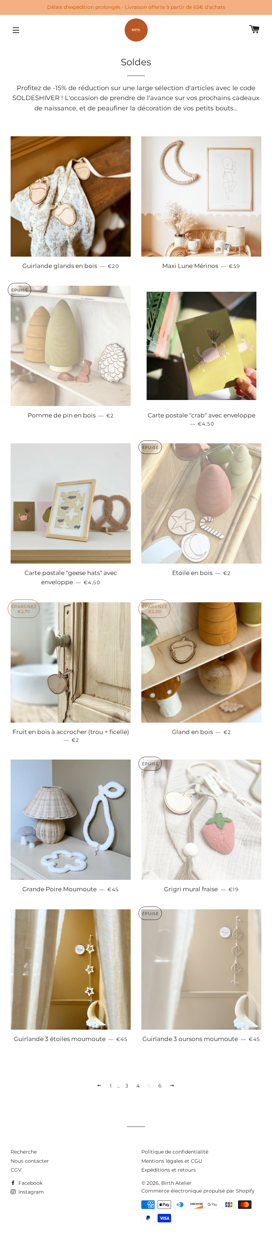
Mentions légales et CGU (171, 1161)
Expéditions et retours (168, 1170)
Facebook (29, 1183)
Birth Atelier (176, 1183)
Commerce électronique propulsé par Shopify (198, 1191)
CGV (16, 1170)
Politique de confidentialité (174, 1152)
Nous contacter (30, 1161)
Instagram (30, 1192)
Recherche (24, 1152)
